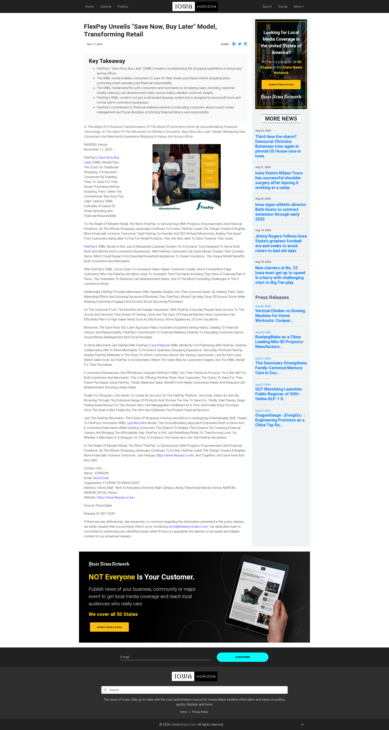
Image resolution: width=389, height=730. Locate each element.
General (105, 6)
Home (90, 6)
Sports (267, 6)
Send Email (100, 478)
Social (282, 6)
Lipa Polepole (160, 345)
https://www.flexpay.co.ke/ (175, 455)
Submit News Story (281, 84)
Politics (123, 6)
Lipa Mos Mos (137, 423)
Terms (183, 712)
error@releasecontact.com (188, 526)
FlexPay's (90, 246)
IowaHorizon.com (183, 724)
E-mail (125, 657)
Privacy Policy (200, 712)
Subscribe (242, 657)
